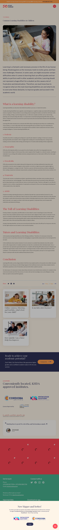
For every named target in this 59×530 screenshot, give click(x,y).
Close (30, 524)
